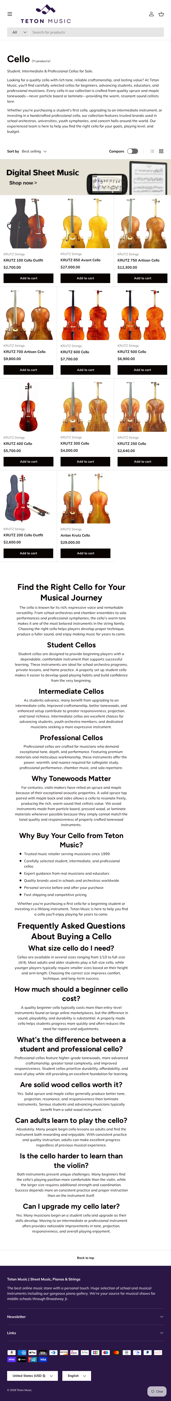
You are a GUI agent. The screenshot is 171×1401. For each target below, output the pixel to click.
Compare (116, 151)
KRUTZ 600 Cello (75, 352)
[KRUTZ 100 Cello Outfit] (28, 223)
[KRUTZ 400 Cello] (28, 407)
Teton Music (24, 1390)
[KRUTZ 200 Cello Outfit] (28, 498)
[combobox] (85, 32)
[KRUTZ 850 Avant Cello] (85, 223)
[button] (161, 14)
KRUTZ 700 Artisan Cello (24, 351)
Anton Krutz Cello (75, 535)
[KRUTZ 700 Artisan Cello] (28, 315)
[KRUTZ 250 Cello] (142, 407)
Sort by (13, 151)
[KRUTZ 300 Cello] (85, 407)
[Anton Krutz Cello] (85, 498)
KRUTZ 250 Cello (132, 443)
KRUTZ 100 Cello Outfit (23, 260)
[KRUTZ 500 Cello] (142, 315)
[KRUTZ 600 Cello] (85, 315)
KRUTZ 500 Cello (132, 351)
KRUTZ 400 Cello (18, 443)
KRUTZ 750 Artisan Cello (138, 260)
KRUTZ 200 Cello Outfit (23, 535)
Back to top (85, 1258)
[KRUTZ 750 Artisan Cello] (142, 223)
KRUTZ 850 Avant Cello (80, 260)
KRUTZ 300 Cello (75, 443)
